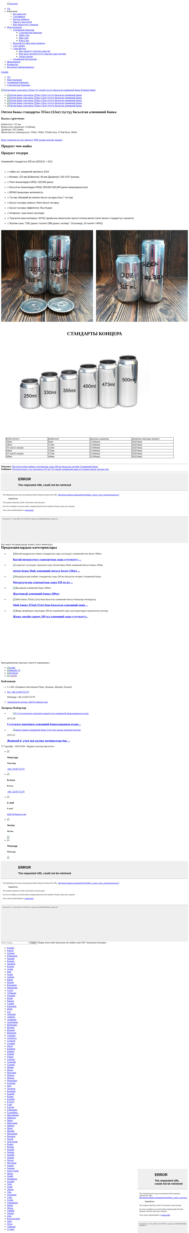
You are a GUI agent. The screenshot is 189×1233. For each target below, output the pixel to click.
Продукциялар (14, 27)
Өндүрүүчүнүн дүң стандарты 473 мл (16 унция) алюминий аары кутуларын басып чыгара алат (60, 469)
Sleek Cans (24, 35)
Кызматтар (12, 64)
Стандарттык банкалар (30, 32)
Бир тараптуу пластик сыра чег (34, 51)
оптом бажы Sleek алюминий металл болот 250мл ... (46, 570)
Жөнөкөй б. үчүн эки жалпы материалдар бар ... (38, 740)
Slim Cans (23, 38)
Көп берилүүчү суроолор (25, 24)
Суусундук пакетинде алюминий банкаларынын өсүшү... (44, 724)
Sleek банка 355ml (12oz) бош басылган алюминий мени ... (50, 605)
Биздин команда (21, 19)
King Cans (24, 40)
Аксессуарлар (26, 56)
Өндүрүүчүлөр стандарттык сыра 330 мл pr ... (43, 582)
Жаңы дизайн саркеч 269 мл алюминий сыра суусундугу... (50, 616)
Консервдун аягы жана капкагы (29, 43)
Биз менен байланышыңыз (20, 67)
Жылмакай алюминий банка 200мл (36, 593)
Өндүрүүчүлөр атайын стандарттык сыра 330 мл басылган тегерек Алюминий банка (55, 466)
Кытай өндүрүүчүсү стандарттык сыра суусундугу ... (47, 559)
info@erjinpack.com (16, 814)
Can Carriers (19, 46)
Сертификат (19, 16)
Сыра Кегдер (19, 48)
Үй (8, 8)
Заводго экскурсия (22, 22)
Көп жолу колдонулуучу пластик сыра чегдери (42, 53)
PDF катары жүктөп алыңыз (48, 140)
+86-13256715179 (16, 769)
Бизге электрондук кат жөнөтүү (17, 140)
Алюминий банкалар (23, 30)
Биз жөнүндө (19, 14)
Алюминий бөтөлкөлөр (25, 59)
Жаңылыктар (13, 61)
